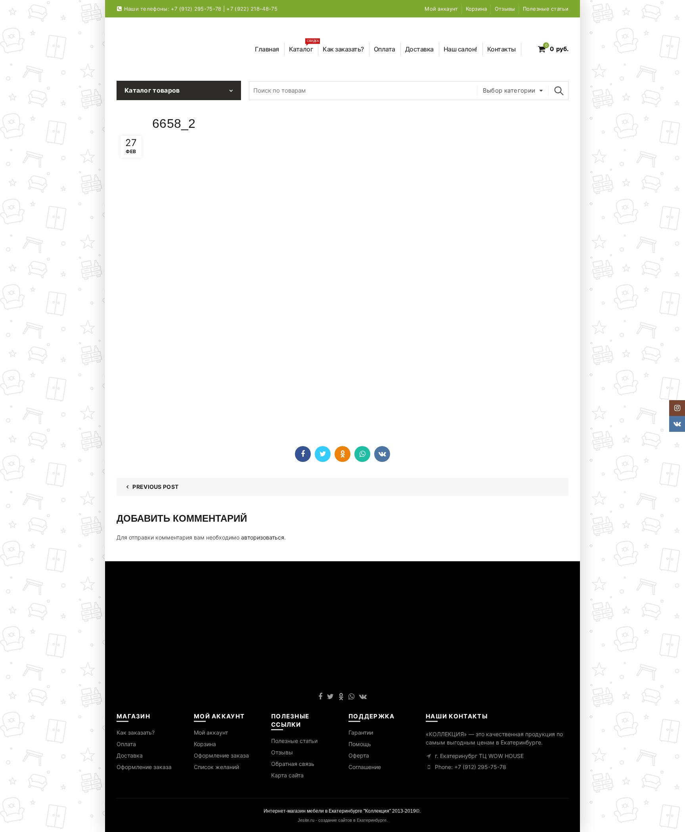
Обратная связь (292, 763)
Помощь (359, 744)
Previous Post (155, 486)
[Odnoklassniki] (342, 454)
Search (558, 90)
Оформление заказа (144, 767)
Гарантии (360, 732)
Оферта (358, 755)
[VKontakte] (382, 454)
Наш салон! (460, 49)
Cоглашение (364, 767)
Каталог (304, 47)
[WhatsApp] (362, 454)
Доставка (419, 49)
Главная (267, 49)
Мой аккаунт (441, 9)
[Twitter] (323, 454)
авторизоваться (262, 537)
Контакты (501, 49)
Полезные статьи (546, 9)
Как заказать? (343, 49)
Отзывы (505, 9)
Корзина (476, 9)
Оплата (384, 49)
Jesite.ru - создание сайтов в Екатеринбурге (342, 820)
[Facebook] (303, 454)
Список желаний (216, 767)
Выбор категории (509, 90)
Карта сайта (287, 775)
